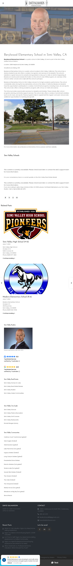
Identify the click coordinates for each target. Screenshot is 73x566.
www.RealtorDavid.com (47, 520)
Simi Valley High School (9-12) (16, 242)
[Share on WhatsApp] (13, 197)
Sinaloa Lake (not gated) (11, 468)
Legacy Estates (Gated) (11, 453)
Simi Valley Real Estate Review (13, 386)
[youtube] (44, 529)
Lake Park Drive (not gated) (12, 449)
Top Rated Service (10, 359)
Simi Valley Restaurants (11, 420)
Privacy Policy (61, 557)
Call (10, 189)
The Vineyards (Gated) (11, 484)
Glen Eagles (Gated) (10, 441)
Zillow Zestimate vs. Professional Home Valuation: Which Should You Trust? (18, 547)
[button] (40, 555)
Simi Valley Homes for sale (12, 383)
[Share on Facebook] (5, 197)
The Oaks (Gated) (9, 480)
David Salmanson (52, 187)
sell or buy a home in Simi (25, 187)
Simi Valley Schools (10, 409)
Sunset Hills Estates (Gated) (12, 472)
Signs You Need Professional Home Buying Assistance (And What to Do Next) (19, 542)
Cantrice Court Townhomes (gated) (15, 437)
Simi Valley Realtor (10, 390)
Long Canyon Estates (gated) (13, 456)
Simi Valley (40, 59)
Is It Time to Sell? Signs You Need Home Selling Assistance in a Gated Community (20, 538)
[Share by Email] (16, 197)
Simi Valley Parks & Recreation (13, 413)
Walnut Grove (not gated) (12, 488)
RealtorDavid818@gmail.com (49, 517)
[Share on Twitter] (9, 197)
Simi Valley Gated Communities (14, 393)
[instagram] (49, 529)
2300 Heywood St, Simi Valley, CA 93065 (22, 64)
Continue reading (8, 258)
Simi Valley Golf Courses (11, 416)
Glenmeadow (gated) (11, 445)
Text (56, 562)
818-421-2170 (44, 514)
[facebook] (40, 529)
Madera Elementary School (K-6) (17, 297)
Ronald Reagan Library (11, 423)
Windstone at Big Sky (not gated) (14, 491)
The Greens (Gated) (10, 476)
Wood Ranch (8, 495)
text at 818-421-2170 (19, 189)
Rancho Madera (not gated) (13, 464)
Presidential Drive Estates (12, 460)
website (54, 147)
